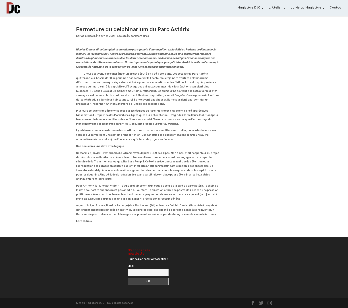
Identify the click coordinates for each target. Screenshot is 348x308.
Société (122, 36)
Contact (336, 8)
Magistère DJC (248, 8)
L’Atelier (275, 8)
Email (131, 266)
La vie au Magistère (306, 8)
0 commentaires (138, 36)
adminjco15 (88, 36)
